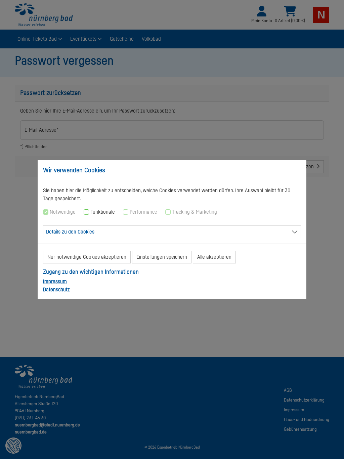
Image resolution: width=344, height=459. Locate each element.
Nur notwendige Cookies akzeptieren (86, 257)
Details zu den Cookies (70, 232)
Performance (143, 212)
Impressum (55, 281)
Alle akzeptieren (214, 257)
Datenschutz (56, 289)
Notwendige (63, 212)
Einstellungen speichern (161, 257)
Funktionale (102, 212)
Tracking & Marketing (194, 212)
